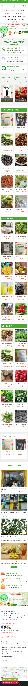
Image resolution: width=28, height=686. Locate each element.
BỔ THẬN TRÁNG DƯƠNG (9, 16)
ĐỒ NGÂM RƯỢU (18, 14)
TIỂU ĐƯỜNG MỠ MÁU (10, 19)
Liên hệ (14, 22)
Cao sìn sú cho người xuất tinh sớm (21, 364)
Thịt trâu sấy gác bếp (21, 297)
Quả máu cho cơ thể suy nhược (21, 317)
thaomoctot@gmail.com (7, 632)
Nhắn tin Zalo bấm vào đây (10, 679)
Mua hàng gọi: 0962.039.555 (10, 682)
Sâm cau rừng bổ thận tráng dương (7, 404)
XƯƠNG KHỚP (22, 16)
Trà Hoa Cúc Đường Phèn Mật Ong (21, 277)
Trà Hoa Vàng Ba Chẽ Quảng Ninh (7, 277)
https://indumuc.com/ (10, 623)
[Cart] (23, 6)
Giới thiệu (21, 19)
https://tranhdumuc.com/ (7, 625)
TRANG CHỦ (8, 14)
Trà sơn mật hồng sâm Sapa (7, 257)
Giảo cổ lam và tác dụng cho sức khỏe (7, 425)
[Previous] (1, 94)
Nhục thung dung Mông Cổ (21, 425)
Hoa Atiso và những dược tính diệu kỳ (21, 384)
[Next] (26, 94)
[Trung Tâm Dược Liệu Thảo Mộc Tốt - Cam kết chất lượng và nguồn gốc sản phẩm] (13, 6)
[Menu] (2, 6)
